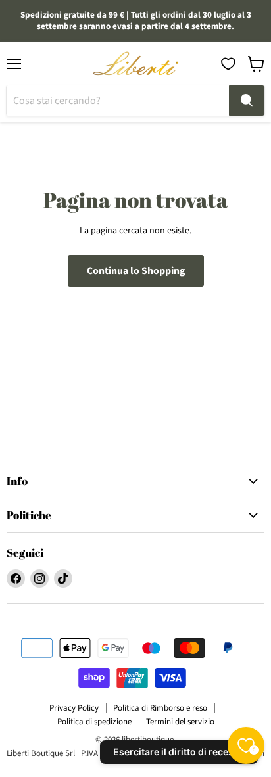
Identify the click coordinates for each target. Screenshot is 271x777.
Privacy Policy (74, 708)
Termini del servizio (180, 722)
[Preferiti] (228, 63)
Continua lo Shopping (136, 271)
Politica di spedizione (94, 722)
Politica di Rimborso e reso (160, 708)
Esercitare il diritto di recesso (179, 751)
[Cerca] (246, 100)
